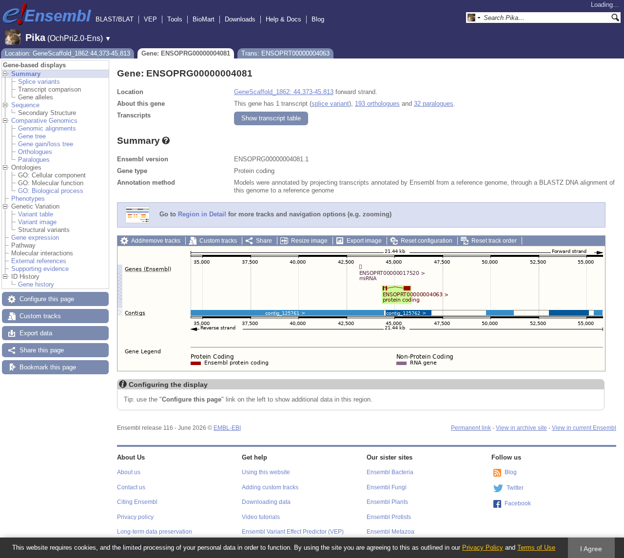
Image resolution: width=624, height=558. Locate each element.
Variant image (37, 222)
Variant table (35, 214)
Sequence (25, 105)
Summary (25, 73)
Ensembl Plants (387, 502)
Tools (174, 19)
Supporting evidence (40, 268)
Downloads (240, 19)
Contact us (131, 487)
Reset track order (494, 240)
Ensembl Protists (389, 517)
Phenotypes (28, 198)
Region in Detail (202, 214)
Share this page (42, 350)
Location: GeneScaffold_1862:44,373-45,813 (67, 53)
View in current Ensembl (584, 428)
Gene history (36, 284)
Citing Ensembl (137, 502)
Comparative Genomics (44, 120)
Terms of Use (536, 547)
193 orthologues (377, 103)
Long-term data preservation (154, 532)
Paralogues (34, 159)
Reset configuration (426, 240)
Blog (318, 19)
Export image (364, 240)
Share (264, 240)
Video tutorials (261, 517)
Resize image (309, 240)
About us (128, 472)
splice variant (330, 103)
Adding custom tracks (270, 487)
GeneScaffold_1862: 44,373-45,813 (283, 92)
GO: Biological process (50, 190)
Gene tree (32, 136)
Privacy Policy (482, 547)
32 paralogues (433, 103)
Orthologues (35, 151)
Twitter (515, 488)
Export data (36, 333)
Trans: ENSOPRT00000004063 (285, 53)
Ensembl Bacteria (390, 472)
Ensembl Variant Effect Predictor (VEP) (293, 532)
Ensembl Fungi (387, 487)
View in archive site (521, 428)
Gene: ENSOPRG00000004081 (185, 53)
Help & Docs (283, 19)
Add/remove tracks (155, 240)
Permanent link (471, 428)
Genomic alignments (47, 128)
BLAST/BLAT (115, 19)
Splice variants (39, 81)
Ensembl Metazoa (390, 532)
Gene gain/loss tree (45, 144)
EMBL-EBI (227, 428)
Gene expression (35, 237)
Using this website (266, 472)
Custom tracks (40, 316)
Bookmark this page (48, 367)
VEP (150, 19)
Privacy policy (135, 517)
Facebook (518, 503)
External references (38, 261)
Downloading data (266, 502)
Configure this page (47, 299)
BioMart (203, 19)
